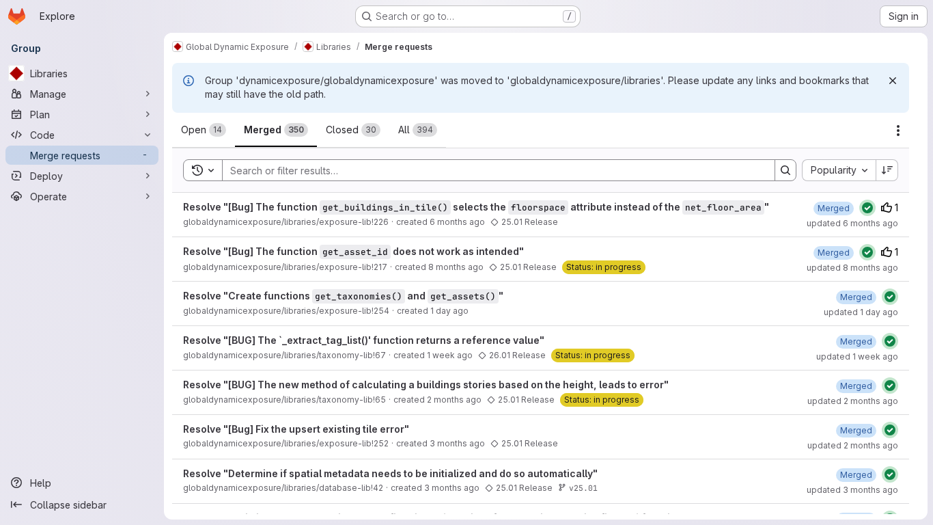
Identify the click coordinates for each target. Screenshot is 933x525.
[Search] (785, 170)
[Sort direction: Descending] (887, 170)
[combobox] (839, 170)
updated (852, 223)
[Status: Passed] (867, 208)
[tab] (203, 130)
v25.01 (583, 488)
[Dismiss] (893, 80)
